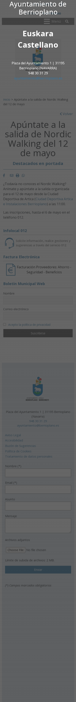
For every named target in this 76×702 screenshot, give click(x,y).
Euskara (38, 33)
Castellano (38, 45)
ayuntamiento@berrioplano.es (38, 78)
